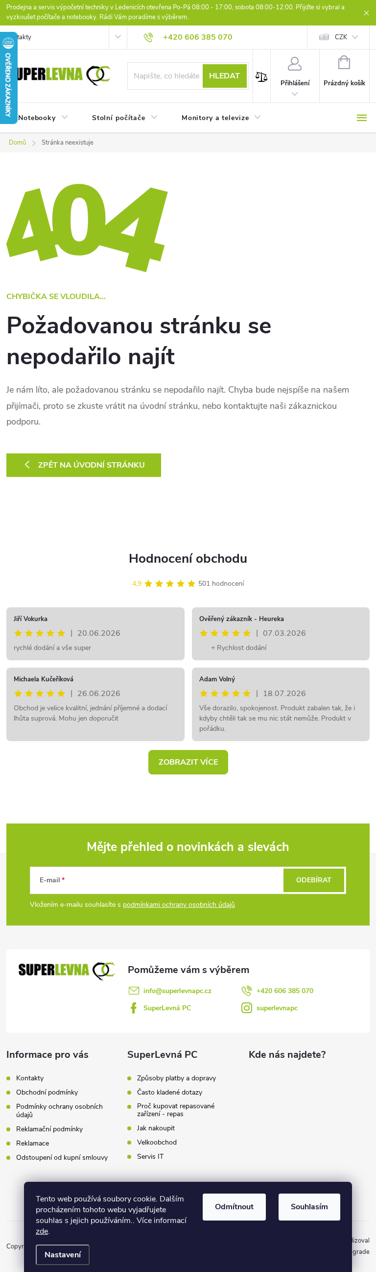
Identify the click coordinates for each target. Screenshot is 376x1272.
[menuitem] (43, 118)
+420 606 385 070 (285, 991)
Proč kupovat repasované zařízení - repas (175, 1110)
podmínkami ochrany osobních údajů (179, 904)
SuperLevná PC (167, 1008)
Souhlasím (309, 1206)
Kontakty (18, 37)
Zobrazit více (188, 762)
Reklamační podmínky (49, 1129)
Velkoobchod (157, 1143)
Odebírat (313, 880)
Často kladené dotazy (169, 1093)
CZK (341, 37)
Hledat (224, 76)
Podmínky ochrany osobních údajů (59, 1111)
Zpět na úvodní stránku (91, 465)
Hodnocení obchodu (188, 558)
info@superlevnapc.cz (177, 991)
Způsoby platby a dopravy (176, 1078)
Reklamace (32, 1143)
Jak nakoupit (156, 1128)
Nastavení (63, 1254)
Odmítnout (234, 1206)
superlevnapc (277, 1008)
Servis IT (150, 1157)
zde (42, 1231)
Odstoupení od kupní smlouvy (62, 1157)
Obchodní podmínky (47, 1092)
